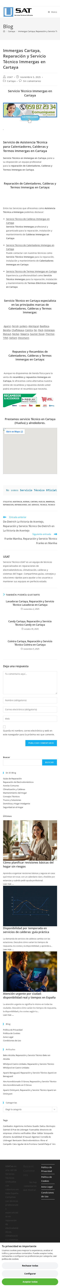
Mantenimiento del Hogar (15, 792)
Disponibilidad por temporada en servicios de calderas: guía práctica (26, 930)
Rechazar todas (30, 1265)
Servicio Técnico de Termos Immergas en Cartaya (31, 271)
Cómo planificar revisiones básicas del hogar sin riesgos (28, 864)
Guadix (35, 1126)
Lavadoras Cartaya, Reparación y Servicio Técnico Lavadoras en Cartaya (30, 603)
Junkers (23, 326)
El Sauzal (27, 1136)
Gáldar (40, 1133)
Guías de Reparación (12, 778)
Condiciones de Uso (12, 1040)
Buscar (6, 757)
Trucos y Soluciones (12, 800)
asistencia (17, 501)
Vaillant (13, 337)
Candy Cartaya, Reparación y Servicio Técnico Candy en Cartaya (30, 623)
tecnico (51, 505)
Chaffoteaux (18, 330)
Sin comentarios (32, 81)
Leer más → (8, 884)
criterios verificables (22, 1133)
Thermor (50, 334)
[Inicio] (4, 31)
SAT (29, 505)
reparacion (8, 505)
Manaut (7, 334)
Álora (42, 1140)
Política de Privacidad (12, 1029)
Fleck (40, 330)
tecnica (43, 505)
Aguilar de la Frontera (27, 1144)
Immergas (49, 330)
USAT (10, 77)
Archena (28, 1126)
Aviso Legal (8, 1037)
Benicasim (17, 1140)
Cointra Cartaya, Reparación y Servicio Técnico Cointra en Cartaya (30, 643)
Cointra (29, 330)
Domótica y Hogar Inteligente (16, 803)
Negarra (24, 334)
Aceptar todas (30, 1281)
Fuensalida (34, 1129)
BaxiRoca (44, 326)
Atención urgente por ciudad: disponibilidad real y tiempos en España (29, 995)
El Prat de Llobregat (19, 1129)
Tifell (5, 337)
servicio (35, 505)
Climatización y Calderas (14, 789)
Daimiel (6, 1129)
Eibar (34, 1133)
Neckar (15, 334)
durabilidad (17, 1136)
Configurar (30, 1273)
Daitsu (43, 1126)
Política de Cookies (11, 1033)
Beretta (7, 330)
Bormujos (50, 1126)
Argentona (18, 1126)
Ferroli (15, 326)
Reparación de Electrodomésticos (18, 782)
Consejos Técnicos (11, 796)
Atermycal (33, 326)
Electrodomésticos (31, 1140)
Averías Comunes (11, 785)
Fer (35, 330)
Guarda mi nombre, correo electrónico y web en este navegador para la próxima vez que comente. (29, 732)
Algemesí (36, 1136)
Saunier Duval (37, 334)
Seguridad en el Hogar (13, 807)
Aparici (7, 326)
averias (26, 501)
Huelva (41, 501)
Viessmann (23, 337)
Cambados (8, 1126)
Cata (14, 1144)
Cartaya (11, 81)
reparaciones (21, 505)
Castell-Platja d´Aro (47, 1144)
